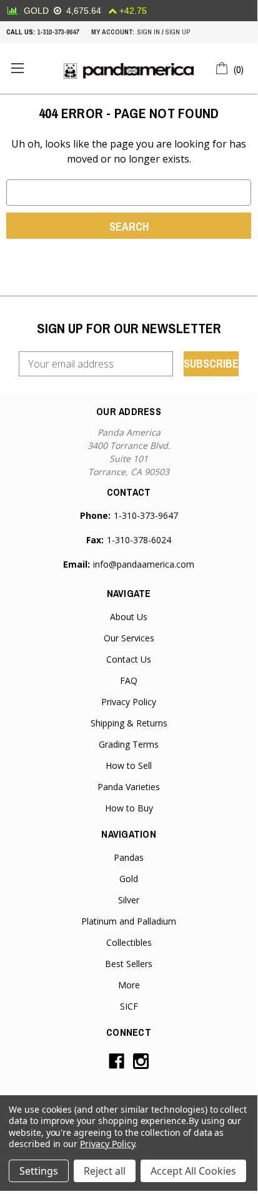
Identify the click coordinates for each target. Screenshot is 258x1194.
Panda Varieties (128, 787)
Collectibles (129, 942)
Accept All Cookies (193, 1171)
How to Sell (129, 765)
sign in (148, 32)
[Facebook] (116, 1061)
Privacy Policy (128, 702)
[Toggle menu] (17, 68)
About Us (128, 617)
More (129, 985)
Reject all (105, 1171)
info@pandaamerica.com (143, 564)
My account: (112, 32)
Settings (38, 1171)
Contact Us (128, 659)
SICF (129, 1006)
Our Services (129, 638)
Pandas (129, 857)
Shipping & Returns (129, 723)
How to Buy (129, 808)
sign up (178, 32)
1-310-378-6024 (139, 540)
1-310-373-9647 (58, 32)
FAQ (128, 680)
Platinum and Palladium (128, 921)
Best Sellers (128, 964)
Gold (128, 879)
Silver (128, 900)
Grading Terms (129, 744)
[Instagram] (141, 1061)
